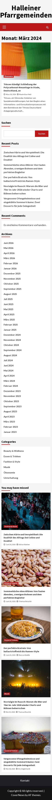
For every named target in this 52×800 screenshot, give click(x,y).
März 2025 (9, 319)
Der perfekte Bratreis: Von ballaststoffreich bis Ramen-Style (22, 179)
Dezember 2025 (12, 273)
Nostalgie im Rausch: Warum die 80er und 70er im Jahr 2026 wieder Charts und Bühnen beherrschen (26, 190)
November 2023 (12, 396)
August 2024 (10, 355)
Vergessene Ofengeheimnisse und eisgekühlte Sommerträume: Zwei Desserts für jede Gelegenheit (22, 202)
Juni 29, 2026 (10, 544)
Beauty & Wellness (14, 450)
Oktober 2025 (11, 283)
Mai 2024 (8, 370)
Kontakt (24, 780)
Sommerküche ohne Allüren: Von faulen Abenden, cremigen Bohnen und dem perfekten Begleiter (24, 168)
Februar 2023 (11, 426)
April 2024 (9, 375)
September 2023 (12, 406)
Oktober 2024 (11, 345)
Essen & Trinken (12, 456)
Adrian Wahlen (24, 544)
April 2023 (9, 416)
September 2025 (12, 288)
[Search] (47, 27)
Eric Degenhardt (24, 769)
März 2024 (9, 380)
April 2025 (9, 314)
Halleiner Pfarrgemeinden (26, 11)
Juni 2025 (8, 304)
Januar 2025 (10, 329)
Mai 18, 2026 (10, 769)
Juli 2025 (8, 299)
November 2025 (12, 278)
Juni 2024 (8, 365)
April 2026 (9, 253)
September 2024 (12, 350)
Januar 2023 (10, 431)
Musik (7, 467)
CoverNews (18, 795)
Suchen (6, 122)
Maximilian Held (25, 94)
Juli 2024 (8, 360)
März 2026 (9, 258)
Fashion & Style (12, 461)
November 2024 (12, 340)
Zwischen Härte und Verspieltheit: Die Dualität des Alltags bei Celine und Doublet (24, 156)
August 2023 (10, 411)
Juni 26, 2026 (10, 601)
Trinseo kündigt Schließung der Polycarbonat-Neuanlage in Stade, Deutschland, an (22, 87)
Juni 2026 (8, 243)
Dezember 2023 (12, 391)
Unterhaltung (11, 477)
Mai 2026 (8, 248)
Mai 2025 (8, 309)
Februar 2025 (11, 324)
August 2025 (10, 294)
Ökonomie (8, 76)
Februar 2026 (11, 263)
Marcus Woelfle (24, 655)
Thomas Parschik (25, 601)
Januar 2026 (10, 268)
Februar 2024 (11, 385)
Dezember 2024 (12, 334)
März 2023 (9, 421)
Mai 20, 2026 (10, 712)
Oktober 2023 (11, 401)
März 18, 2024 (11, 94)
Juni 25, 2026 (10, 655)
